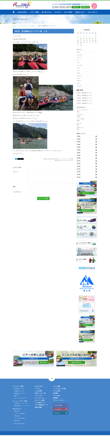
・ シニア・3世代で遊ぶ (19, 418)
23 (78, 42)
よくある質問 (38, 391)
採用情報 (55, 398)
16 (78, 40)
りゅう (78, 67)
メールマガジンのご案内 (59, 388)
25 (83, 42)
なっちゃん (79, 54)
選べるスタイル (17, 408)
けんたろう (79, 86)
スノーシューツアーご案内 (20, 401)
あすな (78, 73)
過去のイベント (80, 127)
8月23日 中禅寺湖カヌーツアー (84, 100)
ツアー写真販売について (41, 404)
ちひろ (78, 78)
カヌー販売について (40, 402)
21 (92, 40)
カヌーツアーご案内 (18, 386)
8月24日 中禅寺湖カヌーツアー (84, 98)
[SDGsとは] (87, 270)
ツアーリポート (80, 114)
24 (80, 42)
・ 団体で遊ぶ (16, 420)
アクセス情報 (56, 391)
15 (95, 38)
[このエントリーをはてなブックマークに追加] (16, 158)
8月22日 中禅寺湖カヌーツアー (84, 103)
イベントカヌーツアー (19, 423)
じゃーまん (79, 65)
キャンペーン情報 (39, 400)
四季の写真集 (38, 407)
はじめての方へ (39, 386)
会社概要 (55, 393)
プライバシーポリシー (59, 400)
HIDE (78, 52)
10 (80, 38)
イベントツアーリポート (82, 110)
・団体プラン (16, 395)
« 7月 (81, 45)
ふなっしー (79, 75)
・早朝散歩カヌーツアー (19, 393)
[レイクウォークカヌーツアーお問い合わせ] (87, 341)
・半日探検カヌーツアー (19, 388)
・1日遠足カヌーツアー (19, 391)
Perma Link (70, 160)
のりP (78, 83)
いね (78, 70)
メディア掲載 (56, 386)
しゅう (78, 62)
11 (83, 38)
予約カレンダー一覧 (40, 393)
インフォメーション (40, 398)
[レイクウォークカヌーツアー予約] (87, 327)
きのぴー (79, 80)
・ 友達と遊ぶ (16, 416)
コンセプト (38, 388)
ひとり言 (79, 123)
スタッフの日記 (80, 118)
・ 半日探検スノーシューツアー (21, 403)
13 (89, 38)
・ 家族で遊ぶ (16, 411)
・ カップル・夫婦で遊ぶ (19, 413)
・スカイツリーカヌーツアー (20, 398)
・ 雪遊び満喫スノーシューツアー (21, 405)
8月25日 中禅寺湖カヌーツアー (84, 92)
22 (95, 40)
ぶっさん (79, 57)
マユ (78, 60)
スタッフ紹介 (56, 395)
